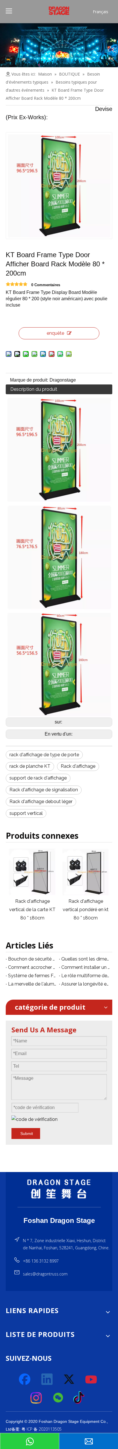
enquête (55, 333)
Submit (26, 1133)
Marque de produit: (29, 380)
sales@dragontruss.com (45, 1274)
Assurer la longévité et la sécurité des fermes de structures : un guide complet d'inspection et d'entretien (85, 984)
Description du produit (33, 389)
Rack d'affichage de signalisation (43, 789)
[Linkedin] (47, 1379)
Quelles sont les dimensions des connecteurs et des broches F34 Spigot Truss (85, 959)
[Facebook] (25, 1379)
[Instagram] (36, 1398)
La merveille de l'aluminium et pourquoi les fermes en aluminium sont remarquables (32, 984)
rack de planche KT (29, 766)
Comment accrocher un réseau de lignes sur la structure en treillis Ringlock (32, 967)
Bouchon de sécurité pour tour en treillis (32, 959)
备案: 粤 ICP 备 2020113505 (36, 1429)
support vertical (26, 813)
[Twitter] (69, 1379)
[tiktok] (80, 1398)
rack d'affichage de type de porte (44, 754)
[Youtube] (91, 1379)
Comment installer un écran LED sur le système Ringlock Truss (85, 967)
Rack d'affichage (78, 766)
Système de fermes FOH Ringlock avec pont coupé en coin (32, 975)
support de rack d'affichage (38, 778)
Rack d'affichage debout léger (40, 801)
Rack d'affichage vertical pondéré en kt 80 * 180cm (55, 909)
